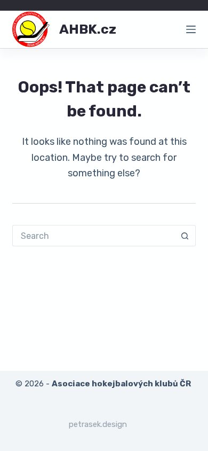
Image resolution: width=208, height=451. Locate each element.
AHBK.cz (87, 29)
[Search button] (185, 235)
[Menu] (191, 29)
